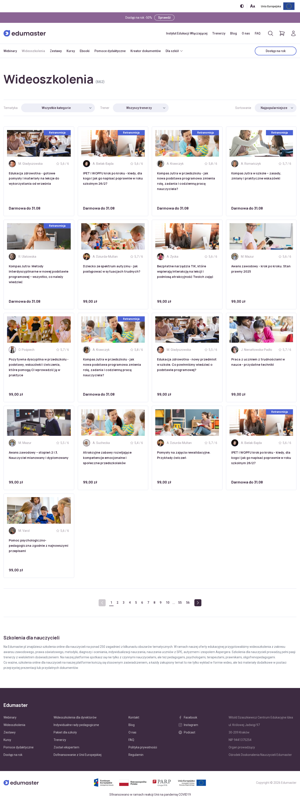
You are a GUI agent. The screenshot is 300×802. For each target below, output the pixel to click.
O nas (246, 33)
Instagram (191, 725)
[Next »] (197, 602)
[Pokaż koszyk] (282, 33)
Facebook (190, 717)
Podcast (189, 732)
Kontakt (133, 717)
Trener (104, 108)
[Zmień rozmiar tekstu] (252, 6)
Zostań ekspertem (66, 747)
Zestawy (56, 51)
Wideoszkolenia (33, 51)
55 (180, 602)
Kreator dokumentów (145, 51)
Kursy (71, 51)
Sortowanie (243, 108)
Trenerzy (218, 33)
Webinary (10, 51)
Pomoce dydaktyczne (110, 51)
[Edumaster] (25, 33)
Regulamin (135, 755)
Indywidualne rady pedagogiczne (76, 725)
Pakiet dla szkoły (65, 732)
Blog (233, 33)
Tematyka (11, 108)
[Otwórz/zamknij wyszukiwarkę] (270, 33)
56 (188, 602)
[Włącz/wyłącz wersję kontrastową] (242, 6)
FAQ (257, 33)
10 (167, 602)
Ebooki (85, 51)
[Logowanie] (293, 33)
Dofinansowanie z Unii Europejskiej (77, 755)
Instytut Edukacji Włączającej (187, 33)
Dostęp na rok (276, 51)
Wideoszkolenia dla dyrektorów (75, 717)
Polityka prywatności (142, 747)
